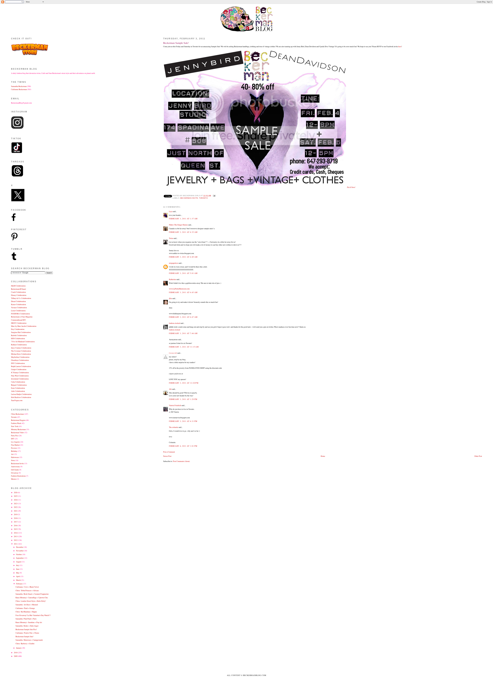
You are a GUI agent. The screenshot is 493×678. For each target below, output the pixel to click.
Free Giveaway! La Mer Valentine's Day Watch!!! (33, 615)
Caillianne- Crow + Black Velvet (27, 587)
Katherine (172, 279)
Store (13, 460)
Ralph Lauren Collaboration (21, 366)
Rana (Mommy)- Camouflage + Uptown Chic (32, 597)
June (18, 569)
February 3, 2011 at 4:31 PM (183, 421)
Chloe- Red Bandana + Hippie (26, 611)
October (19, 554)
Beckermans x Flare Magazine (21, 316)
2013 (16, 536)
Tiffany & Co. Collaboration (21, 298)
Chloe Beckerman (17, 414)
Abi (170, 389)
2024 (16, 500)
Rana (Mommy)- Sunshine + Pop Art (29, 622)
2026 (16, 492)
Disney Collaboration (18, 295)
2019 (16, 514)
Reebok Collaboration (19, 335)
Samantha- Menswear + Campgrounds (29, 640)
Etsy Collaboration (17, 329)
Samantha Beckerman (19, 86)
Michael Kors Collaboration (21, 354)
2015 (16, 529)
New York (14, 426)
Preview (14, 448)
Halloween (15, 457)
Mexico (13, 479)
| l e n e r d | (173, 353)
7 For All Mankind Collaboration (23, 341)
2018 (16, 518)
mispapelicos (173, 263)
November (20, 550)
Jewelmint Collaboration (20, 379)
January (19, 648)
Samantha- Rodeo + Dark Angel (27, 626)
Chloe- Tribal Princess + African (27, 590)
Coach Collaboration (18, 292)
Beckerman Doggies (18, 420)
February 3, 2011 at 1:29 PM (183, 399)
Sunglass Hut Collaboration (21, 332)
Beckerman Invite (189, 198)
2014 (16, 533)
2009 (16, 656)
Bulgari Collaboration (19, 385)
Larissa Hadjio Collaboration (21, 394)
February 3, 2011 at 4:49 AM (183, 257)
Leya (170, 211)
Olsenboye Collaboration (20, 360)
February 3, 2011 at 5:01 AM (183, 273)
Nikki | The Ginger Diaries (178, 225)
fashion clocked (174, 323)
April (18, 576)
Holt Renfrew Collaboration (21, 397)
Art (12, 454)
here (399, 46)
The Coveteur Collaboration (21, 351)
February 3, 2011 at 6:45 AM (183, 292)
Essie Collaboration (18, 388)
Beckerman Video (17, 432)
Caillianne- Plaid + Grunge (25, 608)
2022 (16, 507)
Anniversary (15, 466)
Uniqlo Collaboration (18, 369)
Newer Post (167, 456)
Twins (171, 238)
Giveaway (14, 473)
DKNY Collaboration (18, 323)
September (20, 558)
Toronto (203, 198)
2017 (16, 522)
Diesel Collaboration (18, 301)
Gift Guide (15, 469)
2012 (16, 540)
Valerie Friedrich (175, 405)
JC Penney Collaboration (20, 372)
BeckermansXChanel (18, 289)
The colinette (173, 427)
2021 (16, 511)
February (19, 583)
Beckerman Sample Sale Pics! (26, 629)
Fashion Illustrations (18, 476)
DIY (12, 438)
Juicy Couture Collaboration (21, 348)
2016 (16, 525)
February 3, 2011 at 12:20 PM (183, 383)
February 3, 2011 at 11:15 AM (184, 347)
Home (323, 456)
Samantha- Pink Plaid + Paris (26, 618)
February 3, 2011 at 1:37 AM (183, 218)
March (18, 580)
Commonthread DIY (18, 320)
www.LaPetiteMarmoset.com (179, 288)
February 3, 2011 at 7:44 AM (183, 333)
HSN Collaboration (18, 338)
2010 (16, 652)
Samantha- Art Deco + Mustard (27, 604)
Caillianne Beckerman (19, 89)
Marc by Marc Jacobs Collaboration (23, 326)
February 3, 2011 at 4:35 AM (183, 232)
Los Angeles (15, 442)
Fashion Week (16, 423)
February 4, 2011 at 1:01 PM (183, 446)
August (19, 561)
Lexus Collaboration (18, 310)
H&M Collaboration (18, 286)
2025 (16, 496)
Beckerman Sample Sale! (176, 42)
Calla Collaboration (18, 382)
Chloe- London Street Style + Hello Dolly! (31, 601)
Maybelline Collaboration (20, 357)
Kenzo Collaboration (18, 304)
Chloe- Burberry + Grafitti (25, 643)
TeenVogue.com (16, 400)
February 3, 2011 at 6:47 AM (183, 317)
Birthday (14, 451)
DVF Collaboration (18, 363)
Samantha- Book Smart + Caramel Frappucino (32, 594)
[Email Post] (214, 195)
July (17, 565)
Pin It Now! (351, 187)
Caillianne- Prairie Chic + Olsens (27, 633)
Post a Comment (169, 452)
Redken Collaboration (19, 344)
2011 (16, 544)
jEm (170, 298)
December (20, 547)
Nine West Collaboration (20, 375)
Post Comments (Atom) (181, 461)
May (18, 573)
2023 (16, 503)
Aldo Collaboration (18, 391)
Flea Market (15, 445)
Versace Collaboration (19, 307)
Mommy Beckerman (18, 429)
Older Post (478, 456)
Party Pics (14, 435)
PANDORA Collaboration (20, 313)
